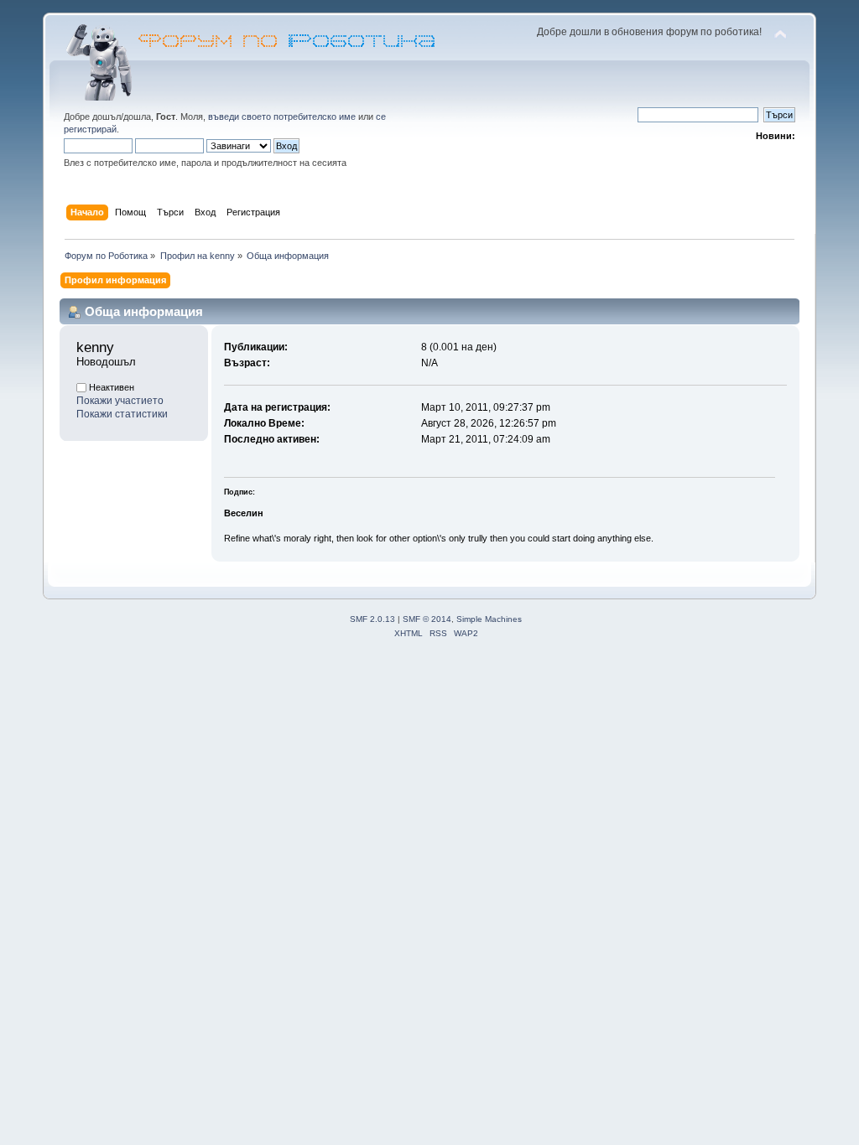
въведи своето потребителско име (282, 116)
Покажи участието (120, 401)
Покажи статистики (122, 414)
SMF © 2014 (427, 619)
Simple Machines (489, 619)
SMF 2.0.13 (372, 619)
